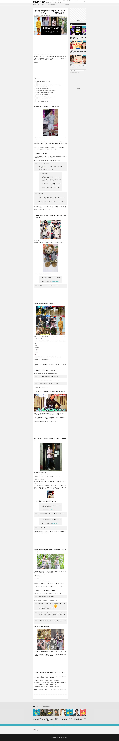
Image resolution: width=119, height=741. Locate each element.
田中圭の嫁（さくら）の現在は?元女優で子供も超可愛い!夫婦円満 (77, 66)
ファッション (72, 72)
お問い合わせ (35, 729)
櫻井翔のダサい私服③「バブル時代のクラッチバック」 (45, 92)
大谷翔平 (63, 0)
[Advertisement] (50, 44)
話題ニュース (49, 15)
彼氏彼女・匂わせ (61, 2)
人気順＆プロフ (68, 0)
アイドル (38, 4)
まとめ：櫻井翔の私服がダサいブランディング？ (44, 101)
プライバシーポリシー (36, 730)
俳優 (85, 55)
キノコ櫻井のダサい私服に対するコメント (43, 94)
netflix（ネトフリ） (49, 2)
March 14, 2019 (50, 188)
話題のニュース (48, 0)
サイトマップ (55, 2)
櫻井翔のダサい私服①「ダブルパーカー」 (43, 81)
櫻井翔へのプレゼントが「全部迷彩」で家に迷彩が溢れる (46, 90)
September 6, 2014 (55, 281)
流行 (78, 72)
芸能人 (45, 15)
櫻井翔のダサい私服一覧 (40, 99)
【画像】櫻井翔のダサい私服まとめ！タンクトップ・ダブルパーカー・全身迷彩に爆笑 (57, 4)
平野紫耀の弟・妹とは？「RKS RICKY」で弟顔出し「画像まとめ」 (39, 719)
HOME (35, 4)
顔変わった (59, 0)
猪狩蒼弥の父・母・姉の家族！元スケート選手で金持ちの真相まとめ (78, 38)
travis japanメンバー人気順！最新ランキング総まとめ (66, 719)
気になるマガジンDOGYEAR (62, 737)
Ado (72, 0)
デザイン (76, 72)
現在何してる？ (54, 0)
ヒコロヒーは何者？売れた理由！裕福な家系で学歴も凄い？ (78, 52)
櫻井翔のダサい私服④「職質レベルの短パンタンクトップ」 (46, 96)
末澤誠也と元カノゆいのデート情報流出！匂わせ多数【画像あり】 (79, 719)
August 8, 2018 (53, 509)
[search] (85, 70)
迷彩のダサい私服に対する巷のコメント (43, 88)
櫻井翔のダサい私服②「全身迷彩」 (42, 86)
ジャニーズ (42, 4)
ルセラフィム (76, 0)
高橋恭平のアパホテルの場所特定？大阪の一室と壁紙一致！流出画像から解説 (52, 719)
